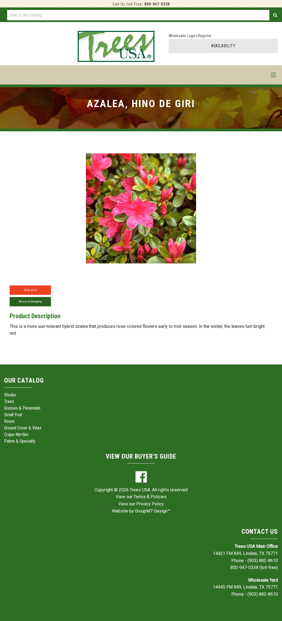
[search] (275, 15)
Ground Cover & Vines (23, 428)
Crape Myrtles (16, 434)
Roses (9, 421)
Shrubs (10, 394)
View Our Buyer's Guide (141, 456)
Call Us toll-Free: (141, 4)
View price (30, 290)
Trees (9, 401)
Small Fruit (13, 414)
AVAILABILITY (223, 45)
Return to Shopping (30, 301)
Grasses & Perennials (22, 408)
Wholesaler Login (182, 36)
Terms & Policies (150, 496)
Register (204, 36)
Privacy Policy (150, 503)
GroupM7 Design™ (152, 511)
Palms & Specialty (20, 441)
